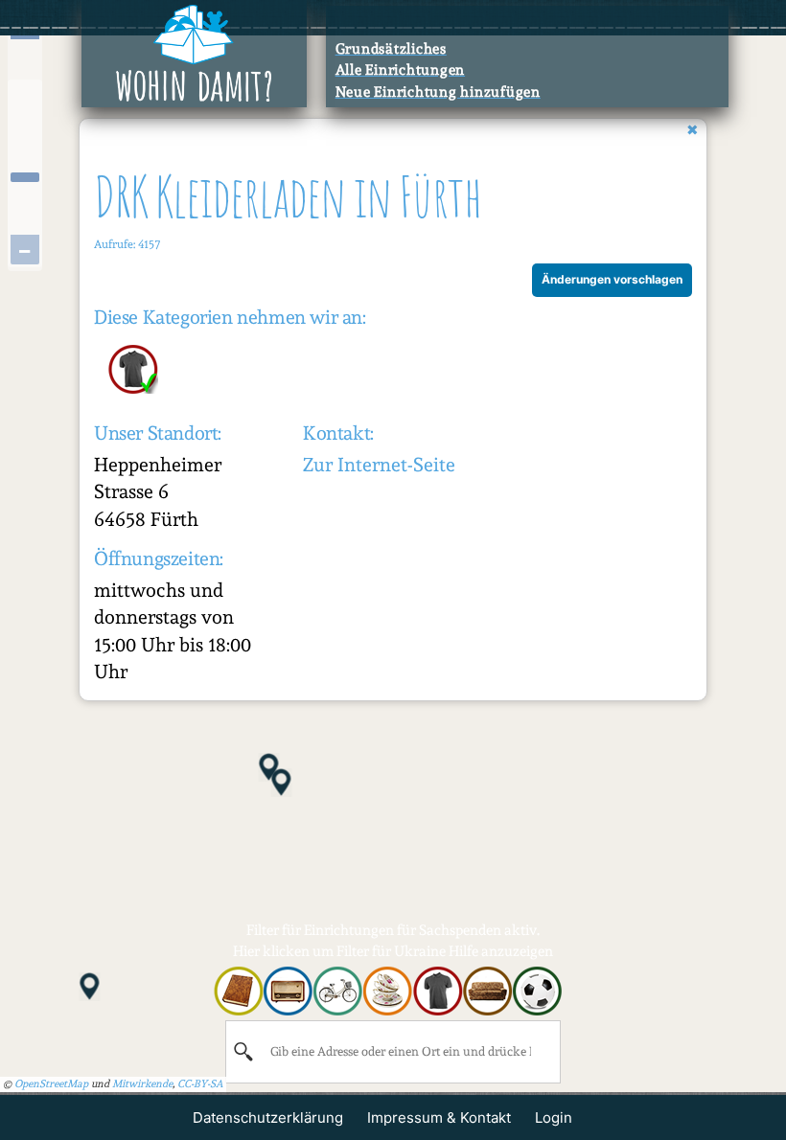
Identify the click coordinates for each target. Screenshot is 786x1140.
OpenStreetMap (51, 1084)
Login (553, 1117)
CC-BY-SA (200, 1084)
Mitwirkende (142, 1084)
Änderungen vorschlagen (612, 279)
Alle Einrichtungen (400, 70)
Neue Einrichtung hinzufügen (438, 92)
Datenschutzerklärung (268, 1117)
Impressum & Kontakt (439, 1117)
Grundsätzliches (391, 48)
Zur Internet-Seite (379, 464)
